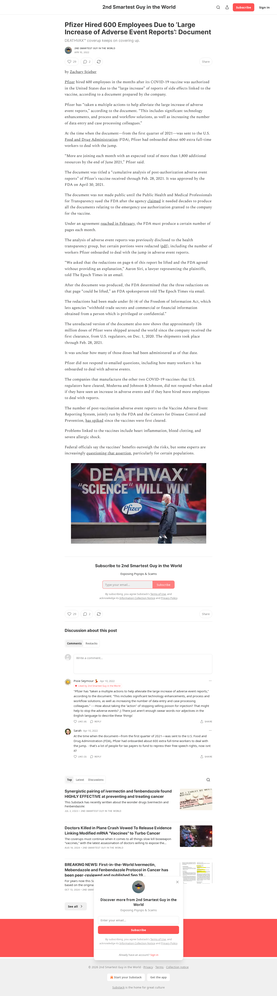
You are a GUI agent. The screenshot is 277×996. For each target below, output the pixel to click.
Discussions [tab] (95, 780)
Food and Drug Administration (91, 140)
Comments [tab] (74, 643)
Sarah (78, 730)
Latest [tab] (80, 780)
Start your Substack (128, 977)
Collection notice (177, 967)
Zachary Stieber (83, 72)
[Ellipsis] (210, 681)
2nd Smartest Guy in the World (94, 48)
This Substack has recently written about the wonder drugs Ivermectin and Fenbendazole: (117, 804)
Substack (118, 987)
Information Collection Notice (137, 943)
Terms (159, 967)
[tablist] (82, 643)
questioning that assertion (108, 453)
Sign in (264, 7)
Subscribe (243, 7)
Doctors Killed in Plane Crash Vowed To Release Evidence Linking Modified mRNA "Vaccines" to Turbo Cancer (118, 831)
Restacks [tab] (91, 643)
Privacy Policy (169, 943)
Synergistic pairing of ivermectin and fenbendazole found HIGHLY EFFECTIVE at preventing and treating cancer (118, 794)
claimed (154, 201)
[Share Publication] (227, 7)
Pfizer (70, 82)
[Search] (218, 7)
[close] (177, 882)
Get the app (158, 977)
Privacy (148, 967)
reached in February (118, 224)
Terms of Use (158, 939)
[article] (138, 803)
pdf (164, 246)
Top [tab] (69, 780)
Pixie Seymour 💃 (86, 681)
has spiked (94, 421)
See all (73, 906)
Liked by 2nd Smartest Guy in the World (99, 685)
